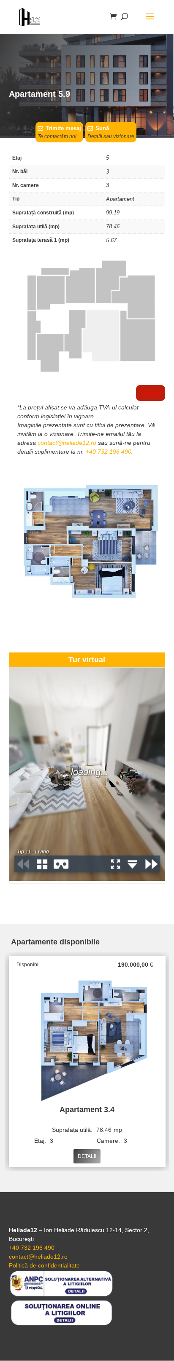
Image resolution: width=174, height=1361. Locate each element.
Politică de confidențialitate (44, 1265)
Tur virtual (86, 659)
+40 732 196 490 (108, 451)
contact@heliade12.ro (67, 442)
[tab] (87, 660)
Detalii (87, 1156)
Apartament (120, 199)
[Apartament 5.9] (87, 612)
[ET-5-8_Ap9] (87, 374)
